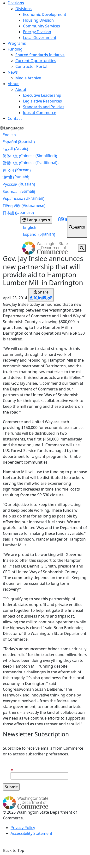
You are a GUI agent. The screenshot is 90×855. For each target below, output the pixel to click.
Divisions (16, 3)
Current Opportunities (35, 60)
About (13, 83)
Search (79, 227)
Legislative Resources (42, 101)
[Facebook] (59, 227)
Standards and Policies (43, 106)
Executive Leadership (42, 95)
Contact (15, 118)
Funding (15, 49)
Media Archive (28, 78)
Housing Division (38, 20)
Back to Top (13, 850)
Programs (17, 43)
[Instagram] (62, 227)
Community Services (41, 26)
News (13, 72)
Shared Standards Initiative (40, 54)
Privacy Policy (23, 827)
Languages (37, 220)
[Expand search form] (82, 248)
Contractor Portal (31, 66)
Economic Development (44, 14)
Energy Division (37, 31)
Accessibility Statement (31, 833)
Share (42, 292)
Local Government (39, 37)
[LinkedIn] (65, 227)
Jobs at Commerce (39, 112)
